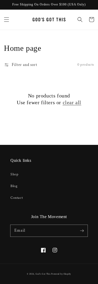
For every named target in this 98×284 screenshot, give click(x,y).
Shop (14, 174)
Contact (16, 197)
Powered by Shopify (61, 274)
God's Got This (43, 274)
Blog (13, 186)
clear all (72, 102)
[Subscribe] (82, 230)
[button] (6, 19)
